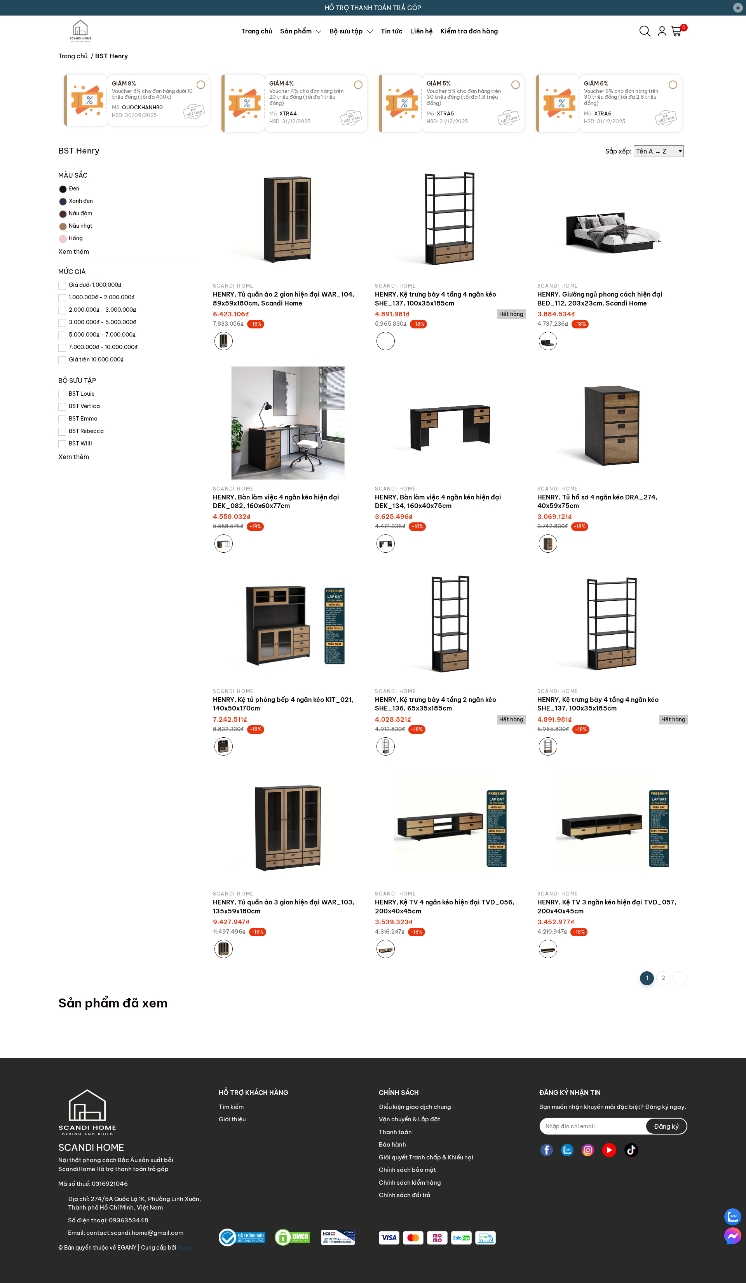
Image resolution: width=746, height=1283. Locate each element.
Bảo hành (392, 1144)
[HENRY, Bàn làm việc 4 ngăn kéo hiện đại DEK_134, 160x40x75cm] (450, 423)
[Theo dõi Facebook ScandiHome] (546, 1150)
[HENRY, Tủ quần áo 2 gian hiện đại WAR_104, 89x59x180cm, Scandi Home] (288, 220)
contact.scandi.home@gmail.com (134, 1232)
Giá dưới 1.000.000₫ (95, 284)
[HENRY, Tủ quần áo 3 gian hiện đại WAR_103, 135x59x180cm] (288, 828)
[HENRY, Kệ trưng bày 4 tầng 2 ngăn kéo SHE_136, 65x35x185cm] (450, 625)
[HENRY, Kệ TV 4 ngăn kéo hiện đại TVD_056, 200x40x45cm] (450, 828)
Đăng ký (666, 1126)
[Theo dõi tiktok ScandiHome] (631, 1150)
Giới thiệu (232, 1119)
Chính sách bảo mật (407, 1169)
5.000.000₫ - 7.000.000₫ (102, 334)
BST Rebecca (86, 431)
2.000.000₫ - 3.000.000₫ (102, 309)
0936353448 (128, 1220)
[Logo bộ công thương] (287, 1238)
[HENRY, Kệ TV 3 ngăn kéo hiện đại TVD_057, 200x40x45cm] (612, 828)
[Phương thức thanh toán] (437, 1238)
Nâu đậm (80, 213)
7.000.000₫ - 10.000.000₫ (103, 347)
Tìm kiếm (231, 1106)
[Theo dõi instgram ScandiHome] (587, 1150)
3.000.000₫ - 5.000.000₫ (102, 322)
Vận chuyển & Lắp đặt (409, 1119)
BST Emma (83, 418)
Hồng (76, 238)
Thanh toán (395, 1132)
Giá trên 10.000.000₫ (96, 359)
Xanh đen (81, 200)
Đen (74, 188)
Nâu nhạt (80, 225)
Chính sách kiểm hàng (410, 1182)
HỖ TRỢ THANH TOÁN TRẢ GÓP (373, 8)
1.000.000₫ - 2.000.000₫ (101, 297)
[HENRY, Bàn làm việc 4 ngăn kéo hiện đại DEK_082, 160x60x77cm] (288, 423)
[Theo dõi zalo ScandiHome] (567, 1150)
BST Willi (80, 443)
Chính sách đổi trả (405, 1195)
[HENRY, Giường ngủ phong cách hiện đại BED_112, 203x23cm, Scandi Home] (612, 220)
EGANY (126, 1247)
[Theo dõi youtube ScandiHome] (609, 1150)
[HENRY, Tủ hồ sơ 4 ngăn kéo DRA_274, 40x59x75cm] (612, 423)
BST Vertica (84, 406)
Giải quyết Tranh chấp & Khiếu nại (426, 1157)
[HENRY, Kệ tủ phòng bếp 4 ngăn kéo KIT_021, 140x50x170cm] (288, 625)
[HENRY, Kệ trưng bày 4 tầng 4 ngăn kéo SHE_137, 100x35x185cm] (450, 220)
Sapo (185, 1247)
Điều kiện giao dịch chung (415, 1106)
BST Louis (81, 393)
